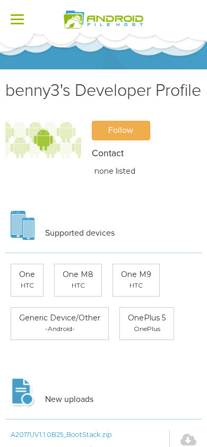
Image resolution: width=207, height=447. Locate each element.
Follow (120, 130)
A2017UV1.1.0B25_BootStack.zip (61, 435)
